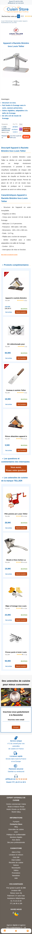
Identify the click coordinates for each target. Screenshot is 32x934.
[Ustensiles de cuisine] (16, 8)
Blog (16, 827)
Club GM (16, 857)
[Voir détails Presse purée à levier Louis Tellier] (16, 638)
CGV (16, 832)
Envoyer (16, 727)
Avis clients (16, 840)
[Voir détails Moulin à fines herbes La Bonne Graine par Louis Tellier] (16, 546)
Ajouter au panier (21, 312)
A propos (16, 821)
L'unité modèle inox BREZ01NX (6, 128)
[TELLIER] (16, 39)
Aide (16, 878)
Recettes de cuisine (16, 862)
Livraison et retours (16, 855)
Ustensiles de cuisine (16, 829)
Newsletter (16, 875)
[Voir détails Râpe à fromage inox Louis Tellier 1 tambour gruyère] (16, 592)
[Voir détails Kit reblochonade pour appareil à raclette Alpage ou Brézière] (16, 330)
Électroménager (9, 21)
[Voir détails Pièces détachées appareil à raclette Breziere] (16, 422)
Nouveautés (16, 868)
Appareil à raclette (18, 21)
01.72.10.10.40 (16, 901)
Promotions (16, 873)
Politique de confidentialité (16, 834)
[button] (18, 16)
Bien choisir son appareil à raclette (9, 254)
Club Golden (16, 860)
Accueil (3, 21)
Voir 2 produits (22, 358)
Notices (16, 865)
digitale (15, 925)
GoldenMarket (15, 928)
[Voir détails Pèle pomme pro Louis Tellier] (16, 500)
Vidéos (16, 870)
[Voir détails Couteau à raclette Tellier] (16, 376)
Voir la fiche (8, 312)
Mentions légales (16, 837)
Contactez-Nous (16, 824)
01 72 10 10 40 (16, 779)
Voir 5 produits (22, 450)
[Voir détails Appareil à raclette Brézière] (16, 284)
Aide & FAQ (16, 852)
